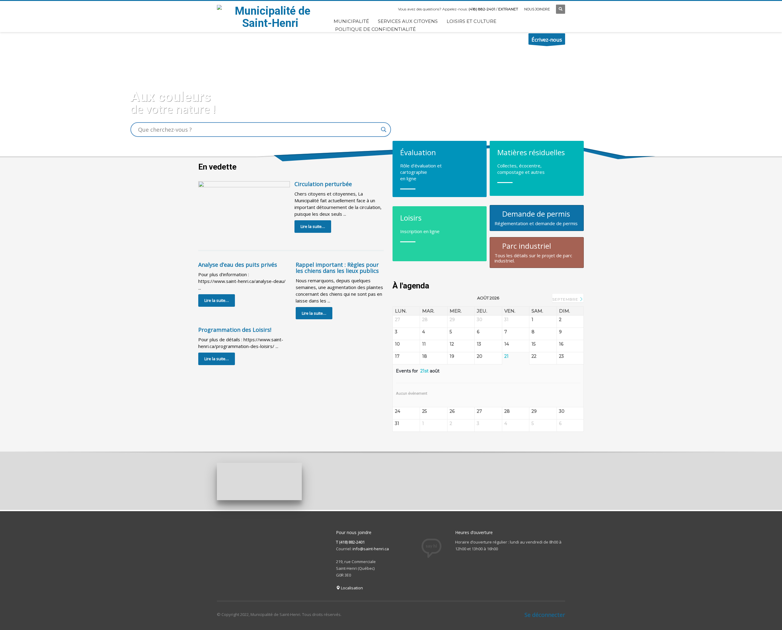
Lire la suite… (313, 226)
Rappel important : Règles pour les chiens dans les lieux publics (337, 267)
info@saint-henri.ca (371, 548)
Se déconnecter (544, 614)
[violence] (435, 482)
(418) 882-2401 (482, 9)
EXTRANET (508, 9)
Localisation (351, 588)
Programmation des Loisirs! (234, 329)
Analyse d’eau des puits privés (237, 264)
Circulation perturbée (323, 184)
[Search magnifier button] (383, 129)
